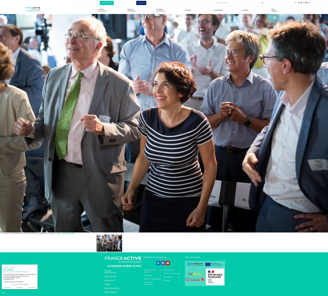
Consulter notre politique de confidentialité (13, 281)
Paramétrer (20, 287)
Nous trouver (110, 276)
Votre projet (148, 275)
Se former (245, 10)
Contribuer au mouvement (160, 10)
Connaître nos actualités (171, 273)
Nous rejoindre (274, 10)
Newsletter (110, 280)
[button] (107, 3)
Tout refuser (7, 287)
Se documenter (218, 10)
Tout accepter (31, 287)
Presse (107, 284)
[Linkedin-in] (309, 2)
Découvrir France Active (132, 10)
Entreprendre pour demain (150, 271)
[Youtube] (295, 2)
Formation (166, 280)
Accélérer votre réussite (102, 10)
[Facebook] (163, 263)
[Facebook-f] (298, 2)
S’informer (188, 10)
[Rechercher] (262, 3)
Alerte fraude (110, 292)
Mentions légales (112, 288)
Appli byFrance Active (110, 271)
